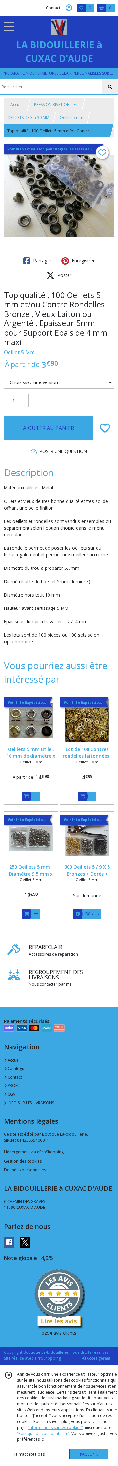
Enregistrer (82, 261)
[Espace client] (69, 8)
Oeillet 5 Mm (19, 352)
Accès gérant (98, 1358)
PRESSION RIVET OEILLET (56, 104)
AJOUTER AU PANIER (48, 428)
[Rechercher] (110, 86)
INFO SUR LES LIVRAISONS (30, 1102)
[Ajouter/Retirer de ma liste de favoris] (104, 428)
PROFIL (13, 1085)
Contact (53, 7)
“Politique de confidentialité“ (43, 1433)
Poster (63, 275)
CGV (11, 1094)
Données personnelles (25, 1170)
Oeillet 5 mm (71, 117)
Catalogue (17, 1068)
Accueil (17, 104)
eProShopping (47, 1358)
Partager (41, 261)
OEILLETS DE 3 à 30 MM (28, 117)
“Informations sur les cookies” (55, 1427)
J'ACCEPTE (89, 1454)
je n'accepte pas (29, 1454)
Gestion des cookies (23, 1161)
